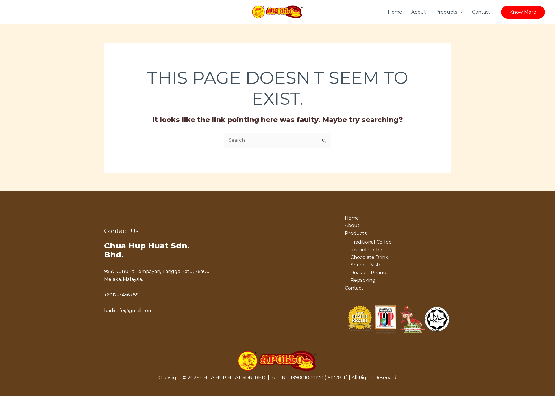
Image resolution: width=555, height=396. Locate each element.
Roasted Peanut (369, 272)
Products (446, 12)
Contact (481, 12)
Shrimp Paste (366, 265)
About (418, 12)
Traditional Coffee (371, 242)
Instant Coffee (367, 250)
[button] (460, 12)
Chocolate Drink (369, 257)
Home (395, 12)
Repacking (363, 280)
